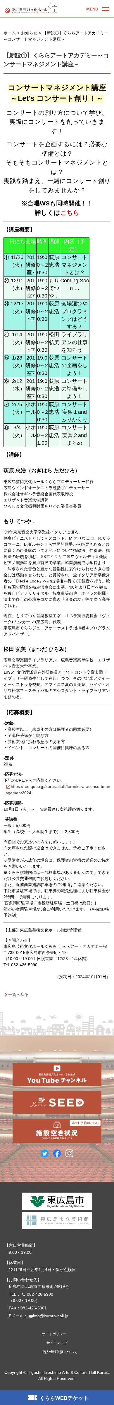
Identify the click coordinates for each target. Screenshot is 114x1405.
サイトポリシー (54, 1334)
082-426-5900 (37, 1294)
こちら (70, 212)
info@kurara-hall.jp (48, 1316)
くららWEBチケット (64, 1398)
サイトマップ (57, 1343)
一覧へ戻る (18, 994)
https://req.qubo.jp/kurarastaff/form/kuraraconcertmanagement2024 (58, 789)
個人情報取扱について (59, 1352)
